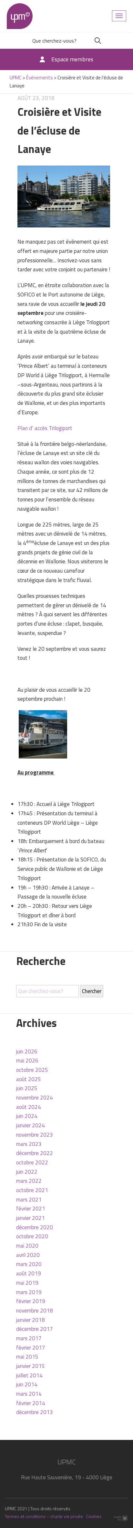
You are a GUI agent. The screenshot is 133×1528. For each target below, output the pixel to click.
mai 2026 (27, 1060)
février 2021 (30, 1208)
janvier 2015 (30, 1366)
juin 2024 (26, 1116)
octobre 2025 (32, 1070)
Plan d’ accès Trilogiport (44, 428)
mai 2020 (27, 1246)
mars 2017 (29, 1338)
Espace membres (72, 59)
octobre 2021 (32, 1190)
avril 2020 (28, 1255)
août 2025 (28, 1079)
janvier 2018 (30, 1320)
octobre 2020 (32, 1236)
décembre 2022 (34, 1153)
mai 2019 (27, 1283)
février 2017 (30, 1347)
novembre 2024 (34, 1097)
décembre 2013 (34, 1412)
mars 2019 (29, 1292)
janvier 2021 (30, 1218)
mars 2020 (29, 1264)
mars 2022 (29, 1181)
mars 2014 (29, 1394)
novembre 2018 (34, 1310)
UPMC (20, 16)
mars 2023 (29, 1144)
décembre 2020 (34, 1227)
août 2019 (28, 1273)
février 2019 (30, 1301)
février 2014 (30, 1403)
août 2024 (28, 1107)
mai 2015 (27, 1356)
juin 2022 (26, 1172)
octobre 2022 (32, 1162)
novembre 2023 (34, 1135)
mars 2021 (29, 1199)
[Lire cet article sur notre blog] (63, 196)
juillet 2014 (29, 1375)
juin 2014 (26, 1384)
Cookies (94, 1516)
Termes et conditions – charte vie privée (44, 1516)
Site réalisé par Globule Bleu (121, 1519)
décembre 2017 (34, 1329)
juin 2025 (26, 1088)
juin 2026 (26, 1051)
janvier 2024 (30, 1125)
